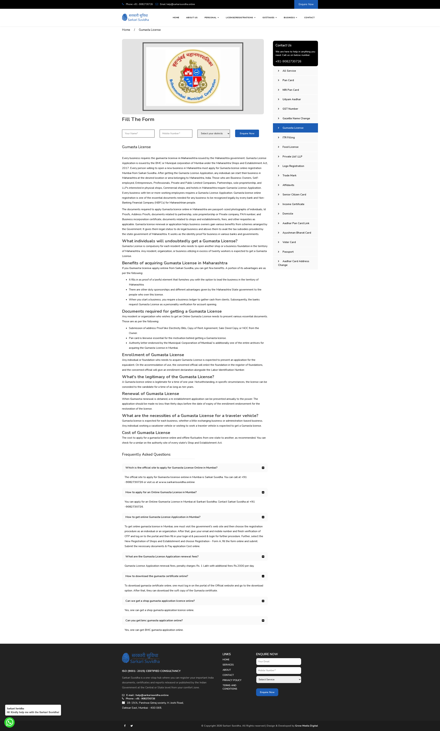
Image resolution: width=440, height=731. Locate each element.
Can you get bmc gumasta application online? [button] (154, 620)
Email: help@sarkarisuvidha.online (177, 4)
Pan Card (288, 80)
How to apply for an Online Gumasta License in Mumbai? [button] (161, 492)
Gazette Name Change (296, 118)
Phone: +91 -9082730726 (139, 4)
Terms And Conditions (230, 687)
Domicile (288, 213)
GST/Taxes (268, 17)
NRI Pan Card (291, 90)
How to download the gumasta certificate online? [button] (156, 576)
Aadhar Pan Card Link (296, 223)
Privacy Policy (232, 680)
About (227, 670)
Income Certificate (293, 204)
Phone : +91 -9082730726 (140, 698)
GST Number (290, 109)
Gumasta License (150, 30)
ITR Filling (289, 137)
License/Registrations (239, 17)
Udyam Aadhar (292, 99)
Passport (288, 252)
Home (176, 17)
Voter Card (289, 242)
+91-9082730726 (288, 61)
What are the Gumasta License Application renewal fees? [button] (162, 556)
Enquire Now (306, 4)
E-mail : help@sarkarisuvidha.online (147, 695)
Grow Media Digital (306, 725)
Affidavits (288, 185)
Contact (309, 17)
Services (228, 664)
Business (289, 17)
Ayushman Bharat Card (297, 232)
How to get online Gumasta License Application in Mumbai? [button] (162, 517)
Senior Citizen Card (294, 194)
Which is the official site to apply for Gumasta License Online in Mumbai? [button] (171, 468)
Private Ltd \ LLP (292, 156)
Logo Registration (293, 166)
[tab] (195, 467)
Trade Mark (289, 175)
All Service (289, 71)
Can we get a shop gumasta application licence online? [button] (160, 601)
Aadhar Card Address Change (293, 263)
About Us (192, 17)
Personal (211, 17)
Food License (291, 147)
